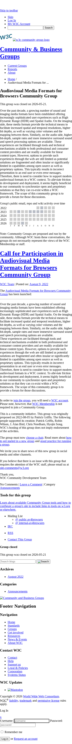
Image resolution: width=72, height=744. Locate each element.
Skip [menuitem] (10, 17)
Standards (14, 625)
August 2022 (15, 576)
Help (11, 661)
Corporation (15, 671)
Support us (14, 664)
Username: (6, 720)
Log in (5, 738)
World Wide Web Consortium (41, 696)
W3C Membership (43, 403)
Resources (14, 636)
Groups (12, 629)
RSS (10, 533)
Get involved (15, 632)
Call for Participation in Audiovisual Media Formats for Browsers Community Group (31, 264)
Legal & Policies (18, 668)
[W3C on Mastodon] (15, 689)
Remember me (13, 732)
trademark (26, 700)
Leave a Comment (31, 484)
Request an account (25, 738)
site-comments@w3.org (14, 468)
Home (11, 79)
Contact (12, 657)
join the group (21, 400)
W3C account (59, 400)
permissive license (49, 700)
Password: (56, 720)
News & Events (17, 639)
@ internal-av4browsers (29, 523)
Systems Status (17, 674)
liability (13, 700)
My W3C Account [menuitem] (19, 24)
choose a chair (34, 437)
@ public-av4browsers (29, 519)
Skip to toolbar (9, 10)
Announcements (10, 487)
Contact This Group (20, 539)
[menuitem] (40, 28)
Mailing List (15, 516)
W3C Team (7, 284)
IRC (10, 526)
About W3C (15, 642)
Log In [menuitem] (12, 20)
